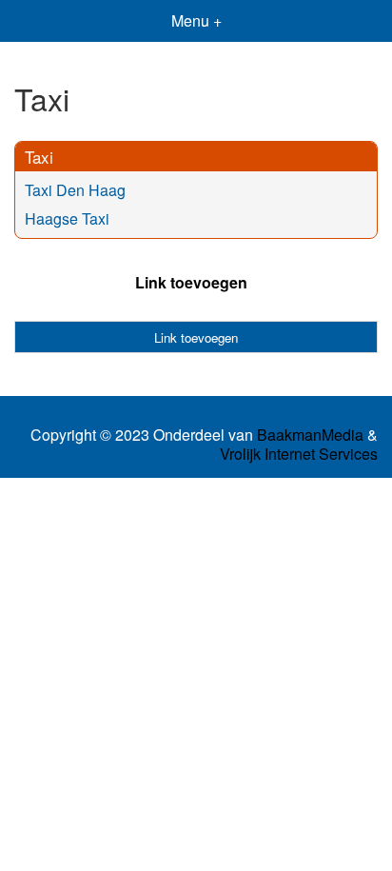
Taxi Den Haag (75, 190)
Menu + (196, 20)
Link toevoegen (191, 282)
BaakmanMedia (310, 435)
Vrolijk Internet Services (299, 454)
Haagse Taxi (67, 218)
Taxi (39, 156)
